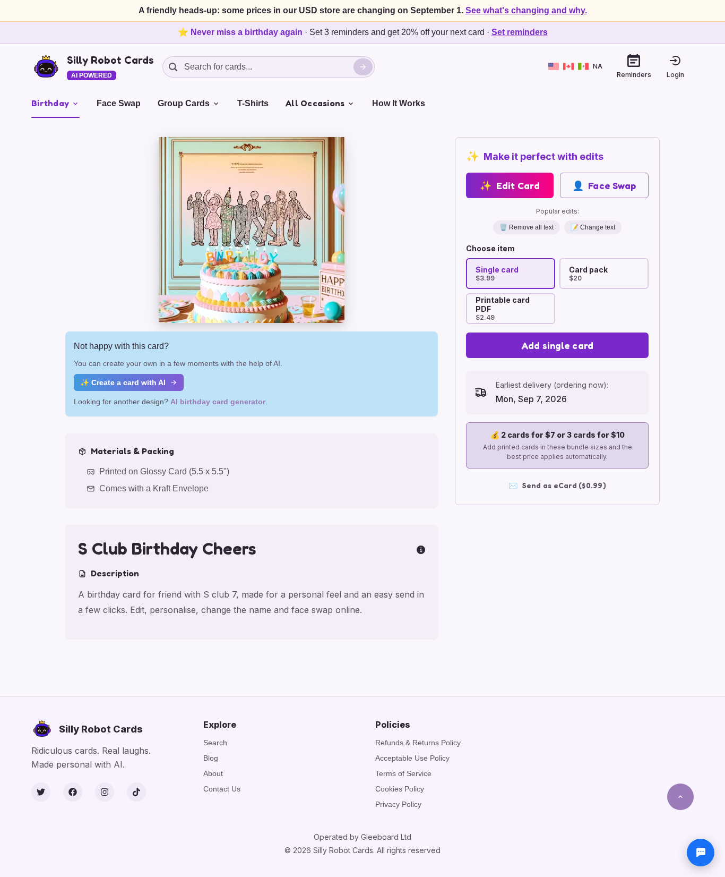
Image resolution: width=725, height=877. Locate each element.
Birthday (50, 103)
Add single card (557, 345)
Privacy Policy (398, 804)
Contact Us (221, 789)
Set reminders (519, 32)
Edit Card (510, 185)
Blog (210, 758)
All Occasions (315, 103)
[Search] (363, 66)
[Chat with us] (700, 852)
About (213, 773)
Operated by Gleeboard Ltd (362, 836)
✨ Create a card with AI (123, 382)
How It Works (398, 103)
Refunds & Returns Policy (418, 742)
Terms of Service (403, 773)
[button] (251, 230)
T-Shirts (253, 103)
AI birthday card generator (217, 401)
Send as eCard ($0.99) (557, 485)
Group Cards (184, 103)
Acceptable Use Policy (412, 758)
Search (215, 742)
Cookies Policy (399, 789)
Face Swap (119, 103)
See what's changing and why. (526, 10)
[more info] (421, 548)
